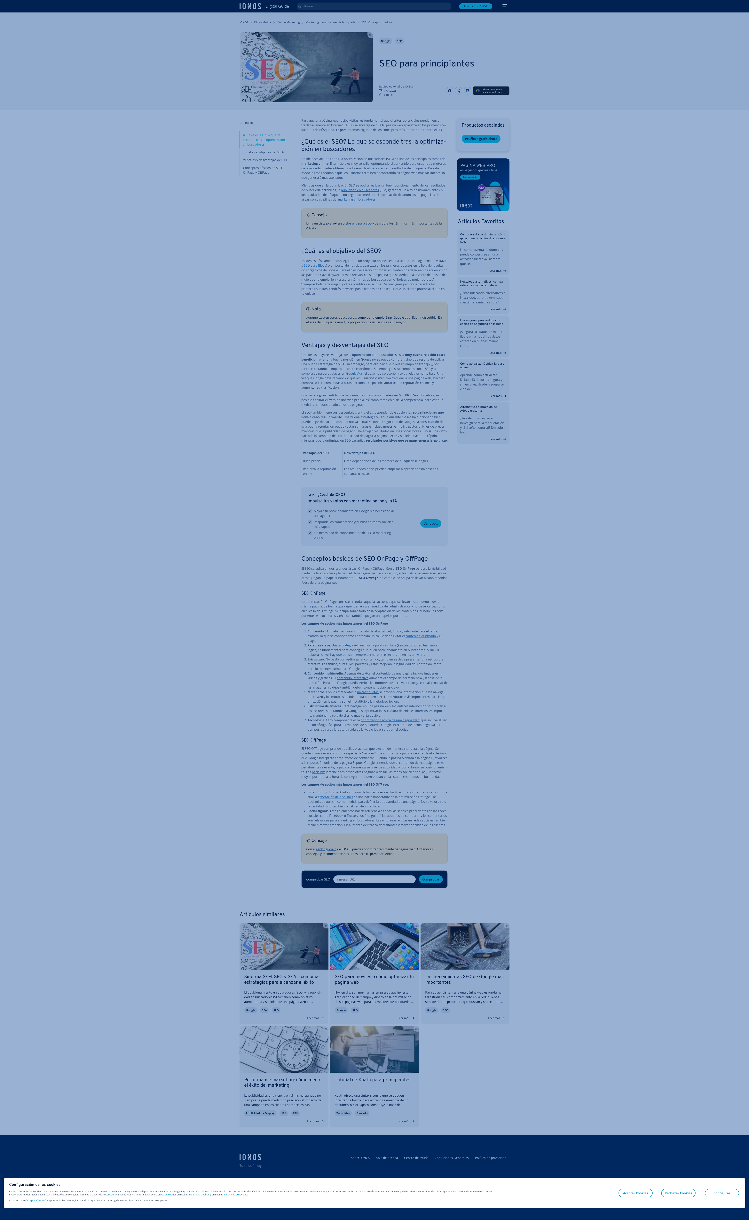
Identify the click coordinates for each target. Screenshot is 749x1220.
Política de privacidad (235, 1194)
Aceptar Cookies (36, 1200)
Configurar (111, 1194)
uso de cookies (168, 1194)
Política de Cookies (199, 1194)
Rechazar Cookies (678, 1193)
